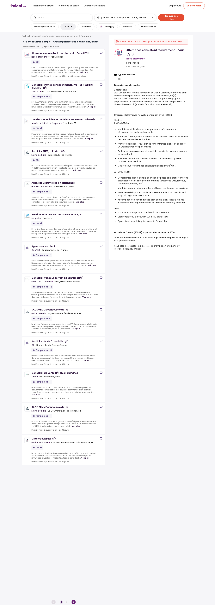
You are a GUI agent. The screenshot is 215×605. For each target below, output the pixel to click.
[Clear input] (152, 17)
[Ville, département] (123, 17)
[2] (74, 602)
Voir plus (84, 72)
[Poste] (61, 17)
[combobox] (64, 17)
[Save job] (101, 53)
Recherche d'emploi (31, 36)
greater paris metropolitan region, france (60, 36)
